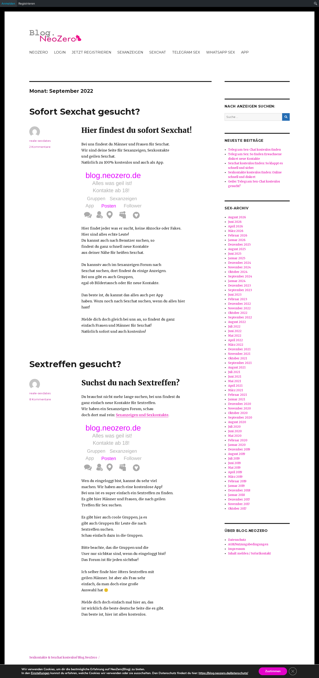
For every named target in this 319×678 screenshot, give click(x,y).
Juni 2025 (234, 254)
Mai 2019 (234, 467)
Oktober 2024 (238, 272)
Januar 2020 (237, 445)
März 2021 (235, 390)
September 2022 (240, 317)
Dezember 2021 (239, 349)
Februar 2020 (237, 440)
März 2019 (235, 477)
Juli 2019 (234, 458)
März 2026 (235, 231)
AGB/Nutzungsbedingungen (248, 544)
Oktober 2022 (237, 313)
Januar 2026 (236, 240)
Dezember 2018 (239, 490)
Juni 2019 (234, 463)
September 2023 (240, 290)
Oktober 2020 (238, 413)
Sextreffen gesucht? (75, 364)
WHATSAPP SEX (220, 52)
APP (245, 52)
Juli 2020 (234, 427)
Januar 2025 (236, 258)
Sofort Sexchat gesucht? (84, 111)
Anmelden (8, 3)
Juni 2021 (234, 376)
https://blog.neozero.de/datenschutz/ (223, 673)
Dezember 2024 (239, 263)
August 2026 (237, 217)
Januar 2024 (237, 281)
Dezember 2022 (239, 304)
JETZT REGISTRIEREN (91, 52)
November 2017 (239, 504)
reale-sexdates (40, 140)
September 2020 (240, 417)
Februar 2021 (237, 395)
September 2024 (240, 276)
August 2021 (236, 367)
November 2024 (239, 267)
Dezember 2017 (239, 499)
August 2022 (237, 322)
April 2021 (235, 386)
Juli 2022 (234, 326)
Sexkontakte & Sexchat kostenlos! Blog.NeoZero (63, 657)
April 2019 (235, 472)
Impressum (236, 549)
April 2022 (235, 340)
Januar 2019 (236, 486)
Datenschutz (237, 540)
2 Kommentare (40, 146)
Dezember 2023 (239, 285)
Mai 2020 (235, 436)
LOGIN (60, 52)
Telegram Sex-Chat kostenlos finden (254, 150)
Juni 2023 (235, 295)
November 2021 (239, 354)
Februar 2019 (237, 481)
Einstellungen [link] (40, 673)
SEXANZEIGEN (130, 52)
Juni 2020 (235, 431)
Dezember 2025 (239, 244)
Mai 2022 (234, 335)
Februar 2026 (237, 235)
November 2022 (239, 308)
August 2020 (237, 422)
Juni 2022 (235, 331)
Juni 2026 (235, 222)
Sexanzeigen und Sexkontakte (142, 415)
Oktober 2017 (237, 508)
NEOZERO (38, 52)
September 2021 (240, 363)
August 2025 (237, 249)
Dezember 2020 (239, 404)
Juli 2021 (234, 372)
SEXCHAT (157, 52)
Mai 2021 (234, 381)
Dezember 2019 (239, 449)
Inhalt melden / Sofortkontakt (249, 553)
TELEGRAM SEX (186, 52)
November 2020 (239, 408)
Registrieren (26, 3)
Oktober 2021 (237, 358)
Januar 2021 (236, 399)
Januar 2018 (236, 495)
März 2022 (235, 345)
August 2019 (236, 454)
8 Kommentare (40, 399)
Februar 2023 (237, 299)
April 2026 (235, 226)
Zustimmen (273, 671)
